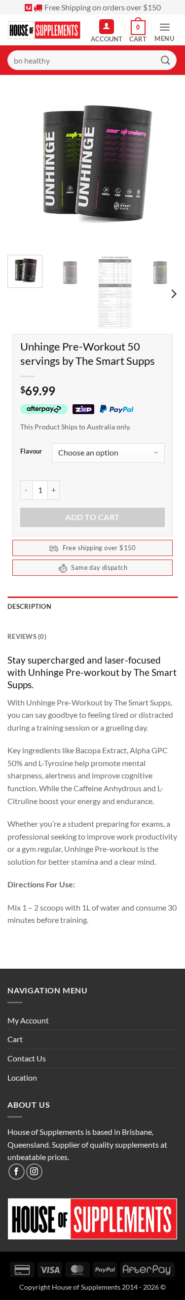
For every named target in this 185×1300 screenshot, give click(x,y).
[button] (138, 31)
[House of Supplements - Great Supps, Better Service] (44, 30)
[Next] (162, 162)
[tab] (92, 622)
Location (22, 1077)
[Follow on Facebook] (16, 1171)
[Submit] (166, 60)
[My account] (106, 26)
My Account (28, 1020)
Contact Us (26, 1058)
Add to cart (92, 517)
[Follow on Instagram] (34, 1171)
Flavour (31, 451)
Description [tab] (29, 606)
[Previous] (23, 162)
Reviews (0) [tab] (26, 636)
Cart (15, 1039)
